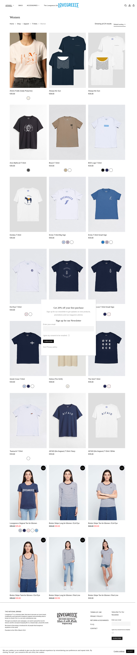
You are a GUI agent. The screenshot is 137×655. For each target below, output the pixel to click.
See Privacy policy (50, 347)
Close (93, 302)
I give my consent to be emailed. (55, 335)
